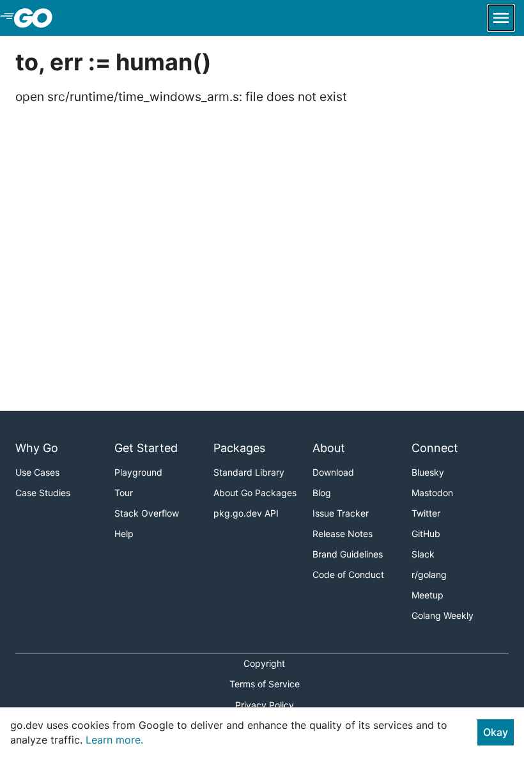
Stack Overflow (146, 513)
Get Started (146, 448)
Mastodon (432, 492)
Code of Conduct (348, 574)
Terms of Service (264, 683)
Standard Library (248, 472)
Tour (123, 492)
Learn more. (114, 739)
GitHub (426, 533)
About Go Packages (255, 492)
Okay (495, 732)
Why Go (36, 448)
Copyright (264, 663)
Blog (321, 492)
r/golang (429, 574)
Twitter (426, 513)
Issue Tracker (340, 513)
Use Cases (37, 472)
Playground (138, 472)
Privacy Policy (264, 704)
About (328, 448)
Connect (435, 448)
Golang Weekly (443, 615)
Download (333, 472)
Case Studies (42, 492)
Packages (239, 448)
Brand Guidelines (347, 554)
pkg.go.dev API (246, 513)
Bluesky (428, 472)
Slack (423, 554)
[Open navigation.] (501, 18)
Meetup (427, 594)
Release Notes (342, 533)
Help (124, 533)
